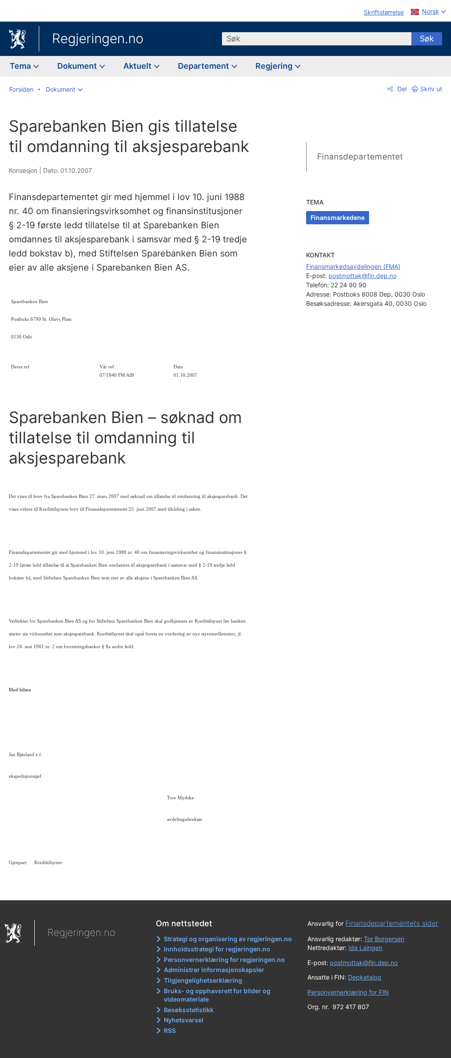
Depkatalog (364, 977)
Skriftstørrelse (384, 12)
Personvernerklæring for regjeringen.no (224, 959)
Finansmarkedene (338, 217)
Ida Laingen (365, 947)
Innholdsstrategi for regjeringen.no (217, 949)
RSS (170, 1030)
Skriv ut (431, 89)
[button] (64, 89)
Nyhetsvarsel (183, 1020)
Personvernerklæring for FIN (348, 992)
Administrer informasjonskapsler (214, 969)
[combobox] (316, 38)
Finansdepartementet (360, 157)
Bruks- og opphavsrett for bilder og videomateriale (217, 995)
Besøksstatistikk (189, 1009)
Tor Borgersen (384, 939)
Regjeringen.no (98, 38)
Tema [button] (21, 66)
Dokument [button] (78, 66)
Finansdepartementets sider (391, 923)
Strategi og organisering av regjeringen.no (228, 939)
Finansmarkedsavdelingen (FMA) (353, 266)
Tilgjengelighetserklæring (203, 980)
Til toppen (134, 887)
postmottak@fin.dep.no (362, 275)
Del (401, 89)
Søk (427, 38)
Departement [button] (204, 66)
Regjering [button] (274, 66)
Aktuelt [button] (138, 66)
